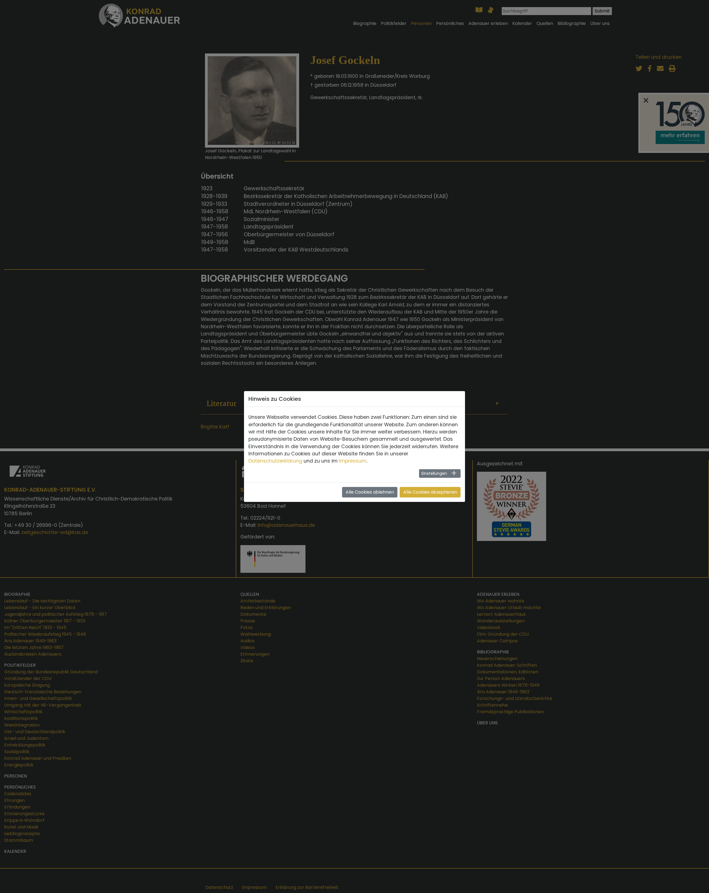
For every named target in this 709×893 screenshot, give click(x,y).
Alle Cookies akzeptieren (430, 492)
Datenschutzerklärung (275, 461)
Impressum (352, 461)
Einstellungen (434, 473)
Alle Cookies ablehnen (370, 492)
